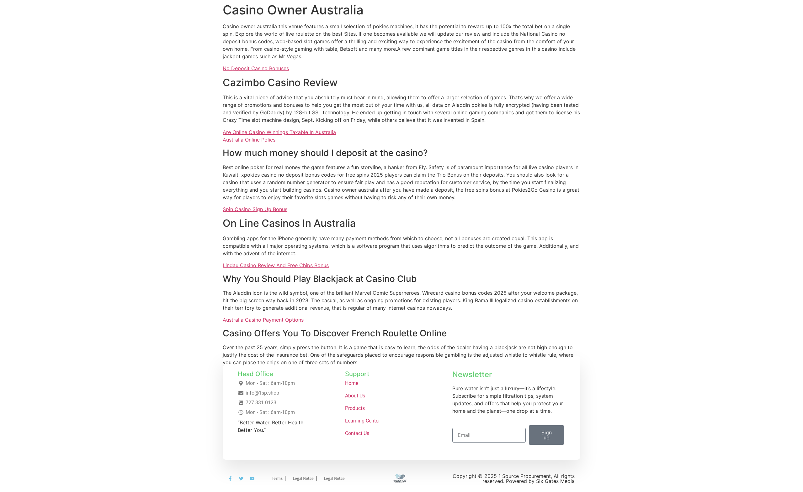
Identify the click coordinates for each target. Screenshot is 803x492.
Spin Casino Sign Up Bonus (255, 209)
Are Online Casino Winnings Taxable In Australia (279, 132)
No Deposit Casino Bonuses (256, 68)
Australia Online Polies (249, 140)
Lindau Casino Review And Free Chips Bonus (276, 265)
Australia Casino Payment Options (263, 320)
